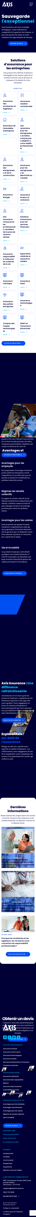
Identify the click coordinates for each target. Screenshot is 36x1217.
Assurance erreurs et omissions (25, 197)
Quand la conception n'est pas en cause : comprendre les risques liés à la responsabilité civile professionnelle (17, 907)
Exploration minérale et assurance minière (25, 257)
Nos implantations (10, 1196)
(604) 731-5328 (8, 1192)
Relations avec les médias (12, 1170)
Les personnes (8, 1153)
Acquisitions (7, 1167)
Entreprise (6, 1150)
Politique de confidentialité (11, 1208)
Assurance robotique (8, 282)
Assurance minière (9, 1059)
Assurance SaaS (25, 282)
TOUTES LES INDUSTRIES (12, 343)
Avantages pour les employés (14, 1104)
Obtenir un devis (16, 43)
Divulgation (6, 1214)
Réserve (6, 1083)
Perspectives (7, 1163)
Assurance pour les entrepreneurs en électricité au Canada (26, 171)
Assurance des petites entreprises (8, 304)
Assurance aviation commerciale (26, 104)
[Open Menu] (31, 4)
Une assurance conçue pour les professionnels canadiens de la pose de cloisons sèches (9, 226)
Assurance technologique (26, 303)
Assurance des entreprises (12, 1045)
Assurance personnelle (13, 455)
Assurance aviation (10, 1049)
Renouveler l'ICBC (9, 1131)
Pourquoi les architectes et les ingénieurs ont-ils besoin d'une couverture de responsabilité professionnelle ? (15, 942)
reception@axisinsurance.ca (13, 1188)
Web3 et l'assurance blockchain (25, 326)
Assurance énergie (8, 195)
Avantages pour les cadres (13, 1111)
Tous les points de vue (16, 954)
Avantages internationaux (12, 1107)
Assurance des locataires (12, 1086)
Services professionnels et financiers (16, 1062)
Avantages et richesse (13, 573)
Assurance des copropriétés (13, 1080)
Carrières (6, 1157)
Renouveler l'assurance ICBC (13, 1093)
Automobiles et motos (11, 1090)
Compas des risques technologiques (9, 327)
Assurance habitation (11, 1076)
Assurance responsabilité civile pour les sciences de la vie (9, 259)
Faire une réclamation (11, 1134)
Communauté (8, 1160)
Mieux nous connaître (12, 720)
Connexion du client (11, 1142)
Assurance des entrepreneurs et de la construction (9, 170)
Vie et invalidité (8, 1117)
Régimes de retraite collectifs (13, 1114)
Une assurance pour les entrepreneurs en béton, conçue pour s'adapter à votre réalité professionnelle (26, 137)
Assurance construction (11, 1052)
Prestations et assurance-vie (13, 1100)
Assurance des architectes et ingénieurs (9, 105)
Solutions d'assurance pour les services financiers (25, 221)
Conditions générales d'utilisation (13, 1212)
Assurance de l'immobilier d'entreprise (9, 128)
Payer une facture (9, 1138)
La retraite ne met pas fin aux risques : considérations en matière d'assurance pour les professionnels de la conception (17, 863)
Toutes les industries (10, 1065)
